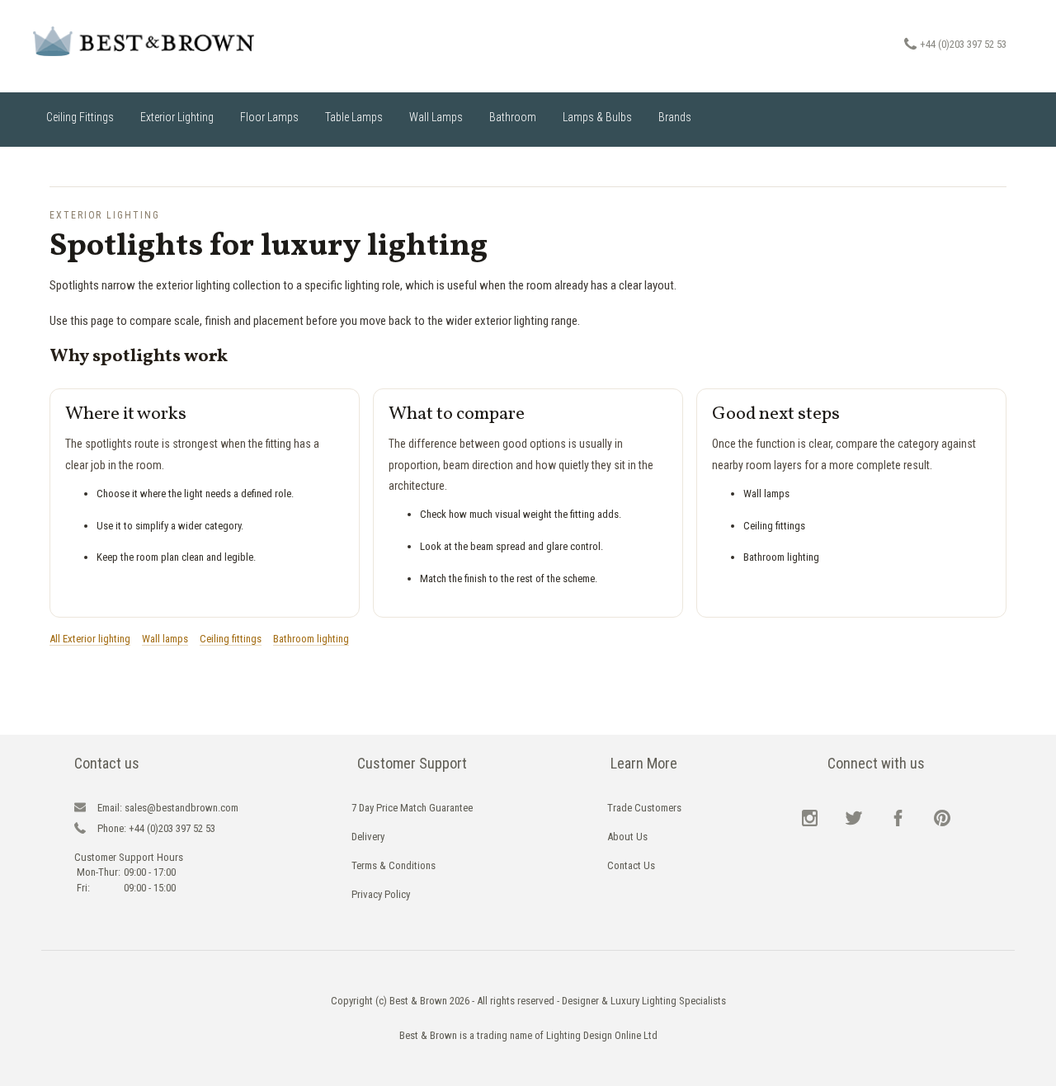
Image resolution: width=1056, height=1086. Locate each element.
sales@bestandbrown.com (167, 808)
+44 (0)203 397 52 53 (963, 44)
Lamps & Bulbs (597, 117)
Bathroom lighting (311, 638)
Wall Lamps (436, 117)
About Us (627, 836)
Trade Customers (644, 808)
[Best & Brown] (156, 41)
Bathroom (512, 117)
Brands (674, 117)
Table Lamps (354, 117)
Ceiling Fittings (80, 117)
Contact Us (631, 865)
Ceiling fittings (231, 638)
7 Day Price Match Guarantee (412, 808)
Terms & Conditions (393, 865)
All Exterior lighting (90, 638)
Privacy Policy (380, 894)
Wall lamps (165, 638)
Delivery (367, 836)
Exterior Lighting (177, 117)
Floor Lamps (269, 117)
